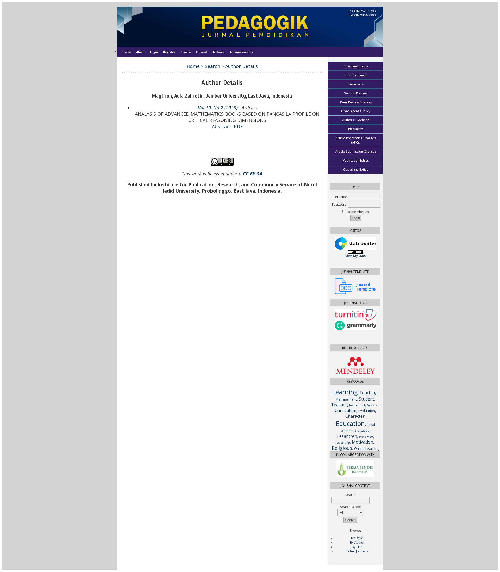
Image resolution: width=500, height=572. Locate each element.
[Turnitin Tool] (355, 319)
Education (350, 423)
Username (339, 197)
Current (201, 52)
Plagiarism (356, 129)
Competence (362, 431)
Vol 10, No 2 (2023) (218, 107)
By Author (357, 542)
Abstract (221, 126)
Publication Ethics (356, 160)
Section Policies (355, 93)
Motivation (362, 442)
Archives (218, 52)
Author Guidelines (355, 120)
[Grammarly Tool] (355, 329)
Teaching (368, 393)
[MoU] (355, 475)
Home (126, 52)
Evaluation (366, 410)
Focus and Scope (355, 66)
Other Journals (357, 551)
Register (169, 52)
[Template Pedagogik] (355, 293)
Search (185, 52)
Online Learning (366, 448)
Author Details (241, 66)
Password (339, 204)
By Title (357, 547)
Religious (342, 448)
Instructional (357, 405)
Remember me (358, 212)
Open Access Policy (355, 111)
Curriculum (345, 410)
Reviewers (356, 84)
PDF (238, 126)
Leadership (343, 442)
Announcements (241, 52)
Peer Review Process (356, 102)
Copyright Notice (355, 169)
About (140, 52)
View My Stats (355, 256)
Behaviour (373, 405)
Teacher (339, 405)
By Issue (357, 538)
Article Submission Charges (355, 151)
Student (366, 399)
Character (355, 416)
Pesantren (347, 436)
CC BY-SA (252, 173)
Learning (345, 392)
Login (154, 52)
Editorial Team (356, 75)
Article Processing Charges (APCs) (356, 140)
